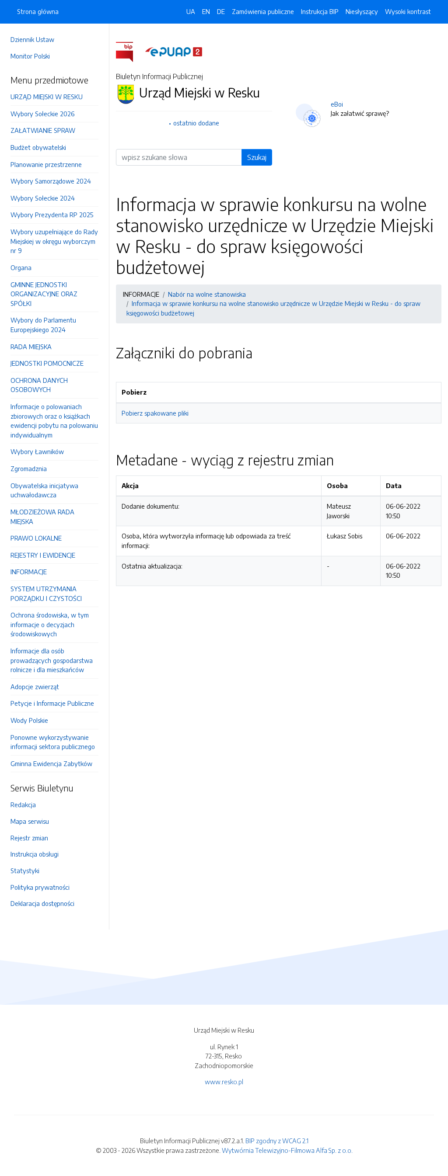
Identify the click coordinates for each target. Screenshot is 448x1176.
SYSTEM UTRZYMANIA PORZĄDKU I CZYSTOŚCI (46, 593)
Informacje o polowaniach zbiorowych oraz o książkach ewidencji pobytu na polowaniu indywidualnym (54, 420)
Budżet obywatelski (38, 147)
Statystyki (24, 870)
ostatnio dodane (196, 123)
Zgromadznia (28, 468)
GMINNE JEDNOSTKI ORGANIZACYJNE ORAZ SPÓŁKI (43, 294)
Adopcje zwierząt (34, 686)
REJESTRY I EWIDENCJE (42, 555)
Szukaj (256, 157)
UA (190, 11)
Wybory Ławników (37, 451)
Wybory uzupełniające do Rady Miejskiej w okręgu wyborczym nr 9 (54, 241)
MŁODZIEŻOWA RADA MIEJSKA (42, 516)
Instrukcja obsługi (34, 854)
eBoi (337, 104)
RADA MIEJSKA (31, 346)
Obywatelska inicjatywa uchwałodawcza (44, 490)
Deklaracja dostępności (42, 903)
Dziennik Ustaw (32, 39)
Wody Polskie (29, 720)
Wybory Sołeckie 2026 (42, 114)
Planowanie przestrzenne (46, 164)
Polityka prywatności (40, 887)
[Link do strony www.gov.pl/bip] (130, 51)
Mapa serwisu (29, 821)
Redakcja (23, 804)
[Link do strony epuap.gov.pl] (173, 51)
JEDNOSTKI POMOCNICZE (47, 363)
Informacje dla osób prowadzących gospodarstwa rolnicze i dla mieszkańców (51, 660)
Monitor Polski (30, 56)
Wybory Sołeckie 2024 (42, 198)
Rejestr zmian (29, 838)
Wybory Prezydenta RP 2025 (51, 215)
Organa (21, 267)
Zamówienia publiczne (263, 11)
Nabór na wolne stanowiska (207, 294)
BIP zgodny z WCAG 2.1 (276, 1141)
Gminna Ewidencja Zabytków (51, 763)
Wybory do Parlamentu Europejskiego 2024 (43, 324)
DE (221, 11)
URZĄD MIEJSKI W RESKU (46, 97)
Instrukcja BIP (320, 11)
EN (206, 11)
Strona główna (38, 11)
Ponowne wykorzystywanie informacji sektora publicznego (52, 742)
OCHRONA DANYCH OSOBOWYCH (39, 385)
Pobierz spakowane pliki (155, 413)
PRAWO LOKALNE (36, 538)
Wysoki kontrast (408, 11)
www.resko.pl (224, 1082)
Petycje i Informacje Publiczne (52, 703)
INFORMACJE (28, 572)
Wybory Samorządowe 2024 (50, 181)
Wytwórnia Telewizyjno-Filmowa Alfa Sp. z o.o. (287, 1150)
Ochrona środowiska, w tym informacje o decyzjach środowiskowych (49, 624)
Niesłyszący (362, 11)
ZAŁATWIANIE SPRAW (42, 130)
